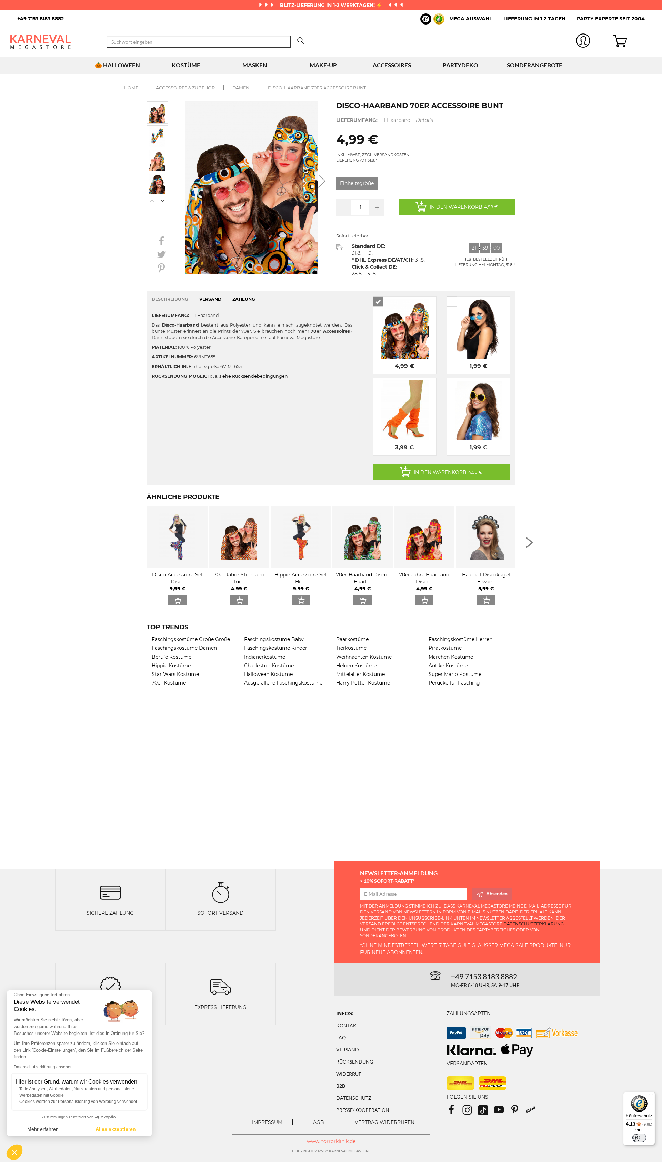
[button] (14, 1152)
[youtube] (502, 1112)
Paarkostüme (352, 639)
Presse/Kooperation (362, 1110)
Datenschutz (353, 1098)
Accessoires (392, 65)
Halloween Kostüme (268, 674)
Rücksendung (354, 1062)
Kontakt (347, 1025)
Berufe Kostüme (171, 657)
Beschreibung (170, 299)
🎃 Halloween (117, 65)
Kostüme (186, 65)
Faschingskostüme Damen (184, 648)
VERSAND (210, 299)
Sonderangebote (534, 65)
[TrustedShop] (432, 19)
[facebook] (454, 1112)
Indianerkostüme (264, 657)
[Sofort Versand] (220, 892)
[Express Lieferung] (220, 986)
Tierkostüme (351, 648)
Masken (254, 65)
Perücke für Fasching (454, 683)
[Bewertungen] (110, 986)
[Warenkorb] (632, 42)
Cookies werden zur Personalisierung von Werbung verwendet (78, 1101)
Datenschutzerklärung (533, 924)
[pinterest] (518, 1112)
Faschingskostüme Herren (460, 639)
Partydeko (460, 65)
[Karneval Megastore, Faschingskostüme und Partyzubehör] (53, 42)
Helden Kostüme (356, 665)
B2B (340, 1086)
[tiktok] (486, 1112)
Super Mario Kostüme (455, 674)
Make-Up (323, 65)
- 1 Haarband (384, 120)
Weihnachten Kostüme (364, 657)
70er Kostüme (169, 683)
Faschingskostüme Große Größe (191, 639)
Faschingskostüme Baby (274, 639)
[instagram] (470, 1112)
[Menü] (651, 1096)
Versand (347, 1050)
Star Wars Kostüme (175, 674)
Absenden (497, 893)
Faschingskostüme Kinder (275, 648)
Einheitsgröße (357, 183)
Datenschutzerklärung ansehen (43, 1067)
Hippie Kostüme (171, 665)
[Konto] (583, 42)
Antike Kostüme (448, 665)
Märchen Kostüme (451, 657)
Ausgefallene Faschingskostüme (283, 683)
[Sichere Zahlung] (110, 892)
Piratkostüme (445, 648)
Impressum (267, 1122)
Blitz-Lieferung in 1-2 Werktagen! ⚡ (331, 5)
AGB (318, 1122)
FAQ (341, 1037)
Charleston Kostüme (269, 665)
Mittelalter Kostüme (360, 674)
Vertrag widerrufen (384, 1122)
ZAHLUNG (243, 299)
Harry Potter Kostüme (363, 683)
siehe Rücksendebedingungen (253, 376)
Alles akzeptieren (116, 1129)
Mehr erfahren (43, 1129)
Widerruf (348, 1074)
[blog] (533, 1112)
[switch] (639, 1138)
